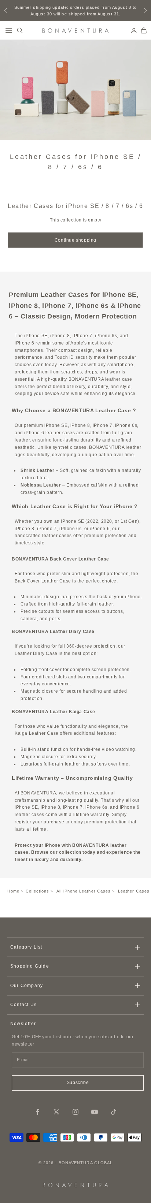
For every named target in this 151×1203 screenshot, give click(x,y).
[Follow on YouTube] (94, 1112)
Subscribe (78, 1082)
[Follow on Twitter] (56, 1112)
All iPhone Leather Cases (83, 891)
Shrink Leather (37, 470)
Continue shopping (75, 240)
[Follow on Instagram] (75, 1112)
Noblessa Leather (41, 485)
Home (13, 891)
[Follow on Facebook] (37, 1112)
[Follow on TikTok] (113, 1112)
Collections (37, 891)
